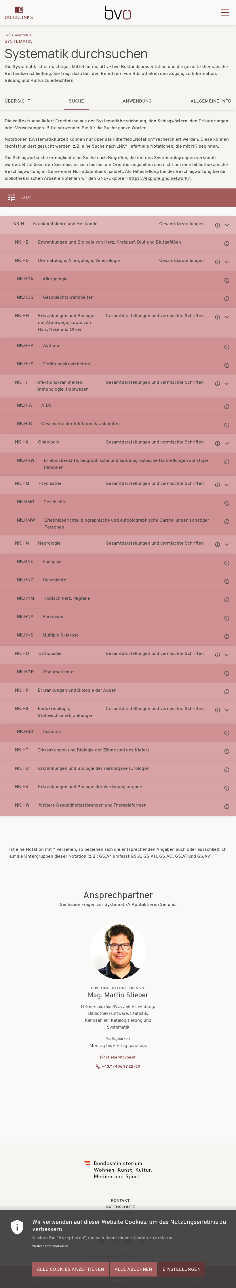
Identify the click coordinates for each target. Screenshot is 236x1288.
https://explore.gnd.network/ (159, 178)
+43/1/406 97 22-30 (121, 1067)
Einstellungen (182, 1269)
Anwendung (137, 101)
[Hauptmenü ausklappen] (225, 12)
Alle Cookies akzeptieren (70, 1269)
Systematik (19, 41)
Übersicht (17, 101)
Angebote (22, 35)
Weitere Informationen (50, 1246)
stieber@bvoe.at (121, 1057)
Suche (76, 101)
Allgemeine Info (211, 101)
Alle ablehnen (133, 1269)
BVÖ (8, 35)
